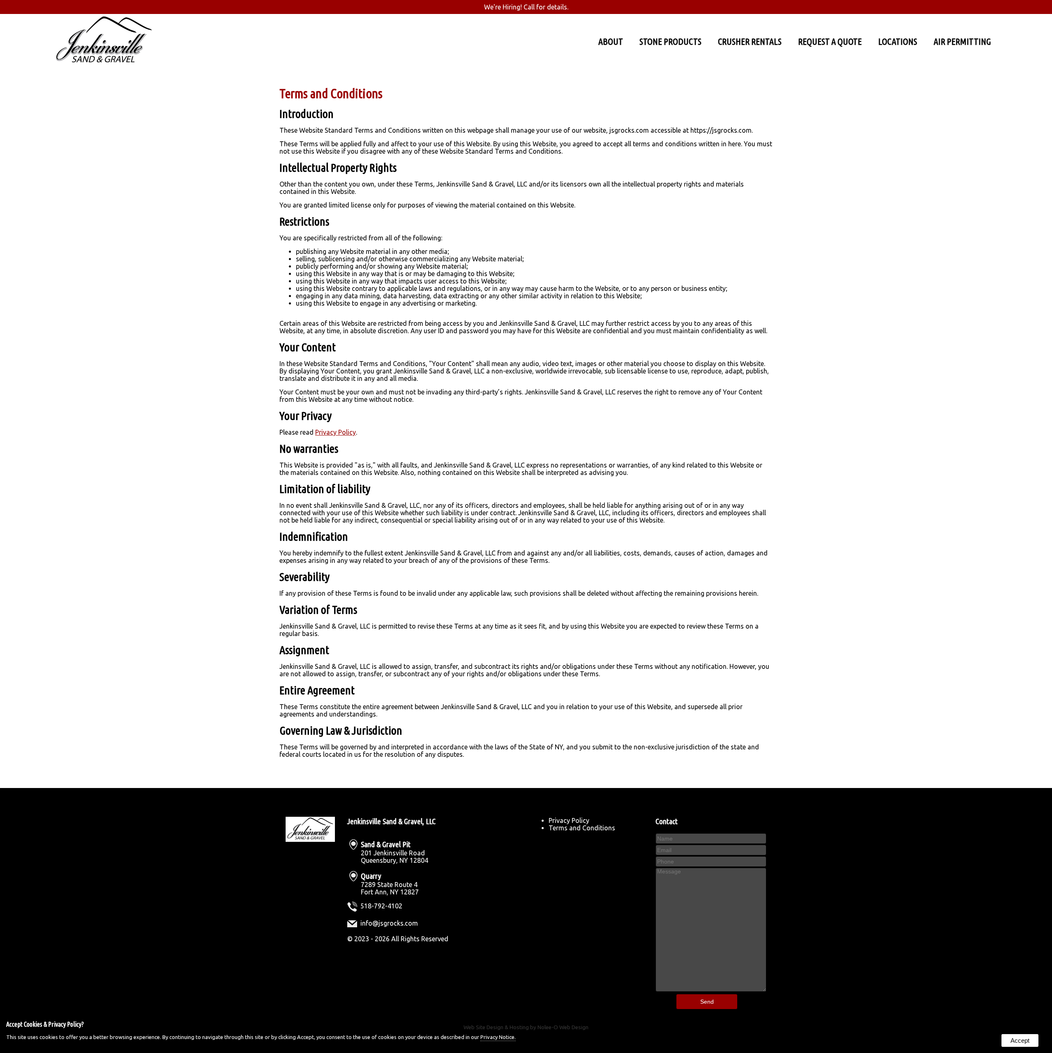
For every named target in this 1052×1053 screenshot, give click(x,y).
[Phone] (710, 861)
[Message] (710, 989)
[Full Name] (710, 838)
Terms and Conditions (582, 828)
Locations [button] (897, 41)
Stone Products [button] (670, 41)
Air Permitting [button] (962, 41)
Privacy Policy (335, 432)
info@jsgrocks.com (389, 923)
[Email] (710, 849)
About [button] (610, 41)
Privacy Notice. (498, 1037)
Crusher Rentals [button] (750, 41)
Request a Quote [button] (830, 41)
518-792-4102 (381, 906)
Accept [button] (1019, 1040)
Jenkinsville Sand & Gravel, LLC (391, 821)
